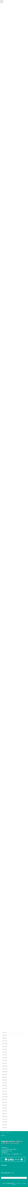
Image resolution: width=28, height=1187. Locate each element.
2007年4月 (4, 1055)
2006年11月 (4, 1069)
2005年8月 (4, 1099)
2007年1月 (4, 1063)
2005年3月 (4, 1113)
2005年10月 (4, 1097)
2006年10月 (4, 1071)
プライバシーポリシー (5, 1132)
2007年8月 (4, 1046)
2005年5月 (4, 1108)
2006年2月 (4, 1088)
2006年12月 (4, 1066)
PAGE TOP (25, 1149)
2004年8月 (4, 1124)
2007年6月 (4, 1049)
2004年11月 (4, 1119)
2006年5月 (4, 1080)
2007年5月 (4, 1052)
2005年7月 (4, 1102)
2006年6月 (4, 1077)
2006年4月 (4, 1083)
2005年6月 (4, 1105)
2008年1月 (4, 1038)
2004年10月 (4, 1122)
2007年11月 (4, 1041)
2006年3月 (4, 1085)
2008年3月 (4, 1035)
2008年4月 (4, 1032)
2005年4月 (4, 1110)
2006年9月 (4, 1074)
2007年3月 (4, 1057)
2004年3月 (4, 1127)
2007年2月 (4, 1060)
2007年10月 (4, 1043)
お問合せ (3, 1135)
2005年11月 (4, 1094)
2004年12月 (4, 1116)
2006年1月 (4, 1091)
